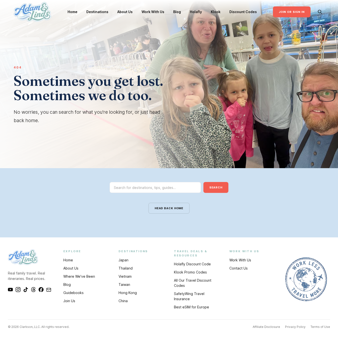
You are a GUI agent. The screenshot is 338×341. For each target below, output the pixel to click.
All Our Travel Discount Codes (192, 283)
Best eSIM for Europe (191, 307)
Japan (123, 260)
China (123, 301)
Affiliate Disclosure (266, 327)
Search (215, 187)
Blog (177, 12)
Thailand (126, 268)
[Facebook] (41, 289)
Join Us (69, 301)
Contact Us (238, 268)
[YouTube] (10, 289)
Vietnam (125, 276)
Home (72, 12)
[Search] (319, 11)
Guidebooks (73, 293)
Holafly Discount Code (192, 264)
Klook (215, 12)
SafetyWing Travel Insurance (189, 296)
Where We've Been (79, 276)
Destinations (97, 12)
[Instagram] (18, 289)
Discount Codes (243, 12)
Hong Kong (128, 293)
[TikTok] (25, 289)
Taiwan (124, 284)
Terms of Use (320, 327)
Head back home (169, 208)
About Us (125, 12)
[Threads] (33, 289)
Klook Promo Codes (190, 272)
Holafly (196, 12)
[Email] (48, 290)
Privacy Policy (295, 327)
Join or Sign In (292, 12)
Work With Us (153, 12)
